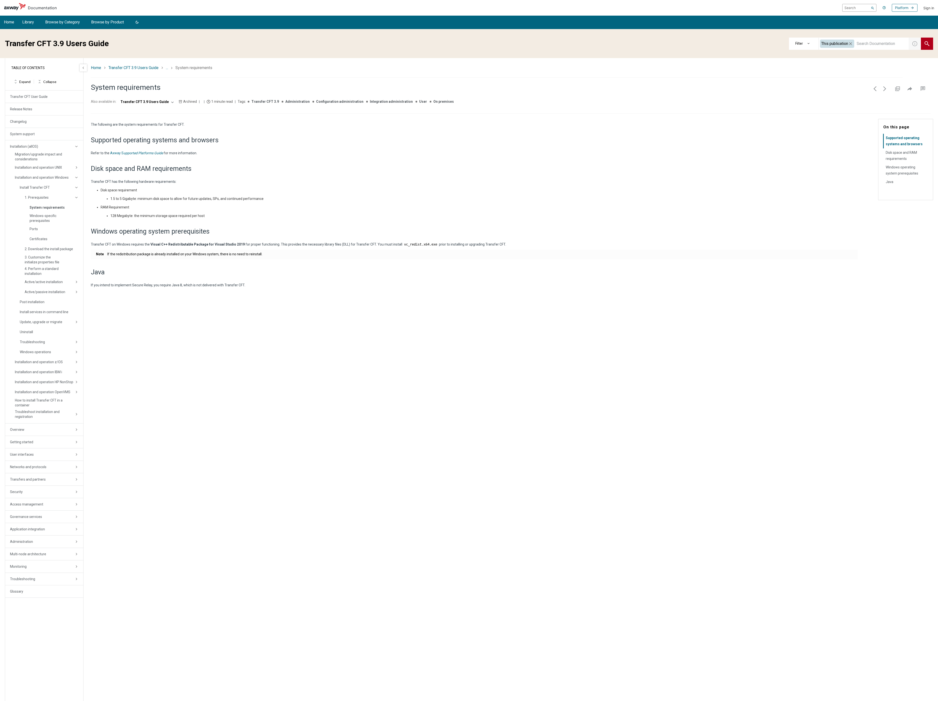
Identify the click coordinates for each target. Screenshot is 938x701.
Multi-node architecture (28, 554)
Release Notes (21, 109)
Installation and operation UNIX (38, 167)
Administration (21, 542)
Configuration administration (339, 101)
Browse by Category (62, 22)
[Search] (872, 8)
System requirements (47, 207)
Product (804, 44)
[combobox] (864, 44)
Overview (17, 430)
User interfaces (22, 454)
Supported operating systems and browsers (904, 141)
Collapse (49, 82)
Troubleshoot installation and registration (37, 414)
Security (16, 492)
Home (9, 22)
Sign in (928, 8)
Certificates (38, 239)
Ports (34, 229)
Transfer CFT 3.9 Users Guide (133, 67)
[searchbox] (859, 8)
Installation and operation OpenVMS (42, 392)
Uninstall (26, 332)
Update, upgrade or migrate (41, 322)
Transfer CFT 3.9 (265, 101)
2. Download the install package (49, 249)
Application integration (27, 529)
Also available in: (103, 101)
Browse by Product (107, 22)
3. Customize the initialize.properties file (42, 259)
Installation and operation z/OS (39, 362)
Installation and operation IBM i (38, 372)
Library (28, 22)
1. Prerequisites (37, 197)
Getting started (21, 442)
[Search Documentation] (927, 44)
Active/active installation (44, 282)
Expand (25, 82)
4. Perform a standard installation (42, 271)
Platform (901, 8)
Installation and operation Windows (42, 177)
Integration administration (391, 101)
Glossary (16, 591)
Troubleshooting (32, 342)
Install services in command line (44, 312)
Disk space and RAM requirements (901, 156)
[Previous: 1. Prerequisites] (875, 88)
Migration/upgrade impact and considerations (38, 156)
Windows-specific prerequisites (43, 218)
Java (889, 182)
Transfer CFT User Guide (29, 97)
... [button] (167, 67)
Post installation (32, 302)
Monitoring (18, 566)
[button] (137, 22)
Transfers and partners (28, 479)
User (423, 101)
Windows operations (35, 352)
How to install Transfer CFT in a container (39, 402)
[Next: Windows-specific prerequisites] (885, 88)
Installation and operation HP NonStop (44, 382)
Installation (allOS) (24, 146)
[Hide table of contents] (83, 68)
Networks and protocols (28, 467)
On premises (443, 101)
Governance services (26, 517)
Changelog (18, 122)
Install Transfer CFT (35, 187)
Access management (26, 504)
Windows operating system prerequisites (902, 170)
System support (22, 134)
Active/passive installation (45, 292)
